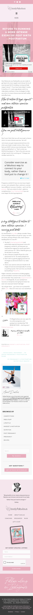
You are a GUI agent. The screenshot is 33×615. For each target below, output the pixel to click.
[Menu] (16, 13)
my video (14, 233)
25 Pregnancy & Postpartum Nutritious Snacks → (19, 360)
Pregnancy (8, 436)
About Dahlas (19, 515)
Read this (16, 271)
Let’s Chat (16, 522)
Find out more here (7, 327)
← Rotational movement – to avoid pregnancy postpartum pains (14, 354)
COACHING (8, 518)
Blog (26, 518)
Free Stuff (8, 419)
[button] (16, 456)
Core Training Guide (17, 191)
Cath (6, 288)
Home (10, 515)
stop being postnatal (17, 242)
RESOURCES (18, 518)
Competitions (9, 416)
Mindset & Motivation (17, 344)
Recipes (6, 440)
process (4, 189)
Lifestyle (7, 423)
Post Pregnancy (10, 433)
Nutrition (7, 430)
